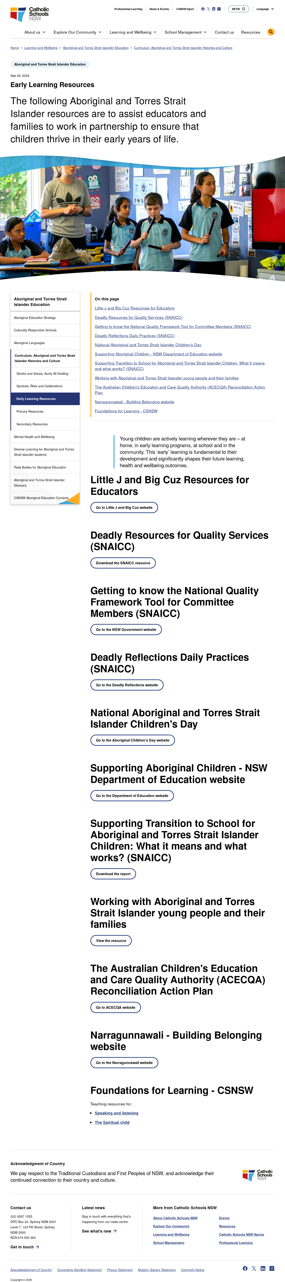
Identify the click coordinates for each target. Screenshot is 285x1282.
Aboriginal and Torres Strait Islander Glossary (39, 482)
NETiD (236, 9)
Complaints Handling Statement (79, 1270)
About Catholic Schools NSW (175, 1218)
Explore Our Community (171, 1226)
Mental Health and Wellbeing (34, 436)
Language (262, 9)
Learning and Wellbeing (41, 47)
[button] (35, 32)
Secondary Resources (32, 424)
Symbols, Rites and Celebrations (39, 386)
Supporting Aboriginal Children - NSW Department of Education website (158, 354)
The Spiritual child (112, 1122)
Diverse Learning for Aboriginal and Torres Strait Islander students (44, 452)
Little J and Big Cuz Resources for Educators (135, 308)
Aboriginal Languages (29, 342)
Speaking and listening (116, 1113)
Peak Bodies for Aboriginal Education (40, 467)
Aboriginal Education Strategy (35, 317)
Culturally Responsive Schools (35, 330)
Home (14, 47)
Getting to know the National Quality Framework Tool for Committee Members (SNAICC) (173, 326)
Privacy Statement (120, 1270)
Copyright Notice (192, 1270)
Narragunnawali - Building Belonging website (134, 401)
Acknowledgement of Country (31, 1270)
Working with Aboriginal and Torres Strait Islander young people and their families (167, 378)
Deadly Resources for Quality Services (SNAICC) (139, 317)
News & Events (159, 9)
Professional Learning (128, 9)
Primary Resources (29, 411)
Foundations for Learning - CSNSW (126, 411)
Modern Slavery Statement (157, 1270)
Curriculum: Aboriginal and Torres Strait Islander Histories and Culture (183, 47)
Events (224, 1218)
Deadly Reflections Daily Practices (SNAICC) (135, 335)
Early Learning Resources (36, 398)
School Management (168, 1242)
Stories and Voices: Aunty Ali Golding (42, 373)
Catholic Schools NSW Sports (241, 1234)
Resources (227, 1226)
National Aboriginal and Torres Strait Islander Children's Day (148, 344)
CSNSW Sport (185, 9)
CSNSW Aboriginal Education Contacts (41, 497)
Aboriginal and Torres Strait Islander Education (96, 47)
